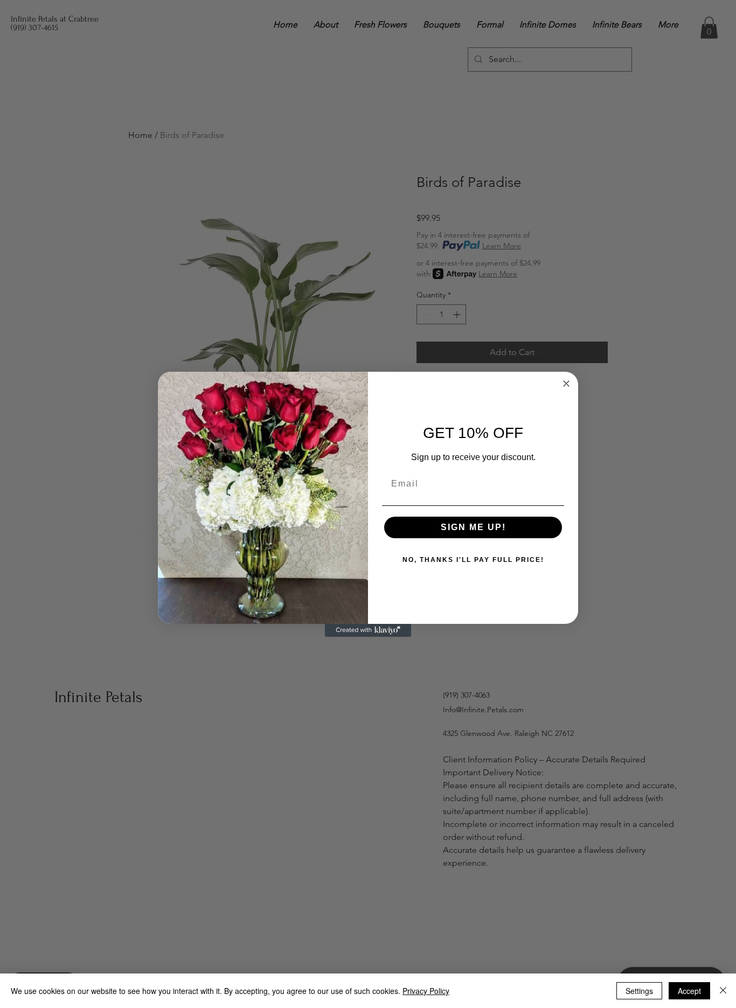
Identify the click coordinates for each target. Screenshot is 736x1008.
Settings (639, 990)
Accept (689, 990)
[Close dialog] (566, 383)
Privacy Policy (425, 990)
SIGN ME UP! (473, 527)
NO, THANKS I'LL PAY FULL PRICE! (473, 560)
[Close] (723, 990)
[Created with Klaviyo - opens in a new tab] (368, 630)
